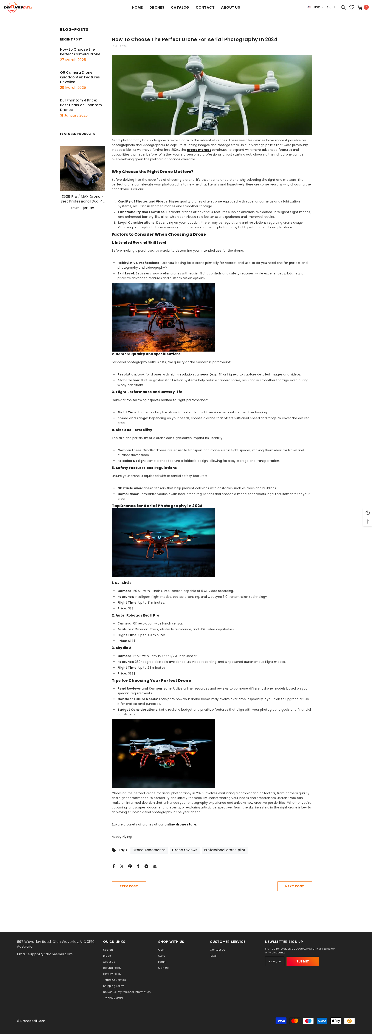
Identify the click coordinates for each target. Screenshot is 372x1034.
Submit (302, 961)
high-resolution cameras (189, 374)
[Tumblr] (138, 865)
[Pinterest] (130, 865)
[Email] (155, 865)
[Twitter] (122, 865)
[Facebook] (114, 865)
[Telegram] (146, 865)
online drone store (180, 824)
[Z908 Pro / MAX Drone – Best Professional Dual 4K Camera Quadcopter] (82, 168)
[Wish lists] (351, 7)
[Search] (343, 7)
